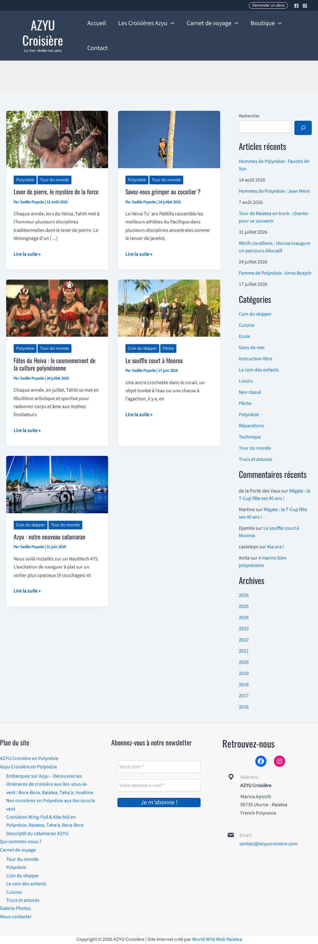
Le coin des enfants (259, 369)
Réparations (251, 425)
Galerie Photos (15, 908)
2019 (244, 673)
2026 (244, 595)
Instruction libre (255, 358)
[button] (268, 5)
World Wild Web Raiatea (217, 939)
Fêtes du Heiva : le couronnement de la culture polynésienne (54, 364)
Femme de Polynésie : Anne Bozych (275, 273)
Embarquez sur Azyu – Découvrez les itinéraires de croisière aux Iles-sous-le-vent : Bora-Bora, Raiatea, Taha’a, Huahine (49, 784)
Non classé (250, 392)
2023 (244, 628)
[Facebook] (296, 5)
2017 (244, 695)
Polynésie (25, 180)
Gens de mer (252, 347)
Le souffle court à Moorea (154, 360)
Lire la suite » (27, 254)
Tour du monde (54, 180)
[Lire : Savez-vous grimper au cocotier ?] (169, 139)
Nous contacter (16, 916)
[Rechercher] (303, 128)
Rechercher (249, 116)
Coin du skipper (142, 348)
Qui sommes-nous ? (20, 841)
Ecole (244, 336)
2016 (244, 707)
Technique (250, 437)
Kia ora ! (275, 546)
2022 (244, 639)
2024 (244, 617)
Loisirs (246, 381)
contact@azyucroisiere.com (268, 843)
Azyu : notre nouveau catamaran (49, 536)
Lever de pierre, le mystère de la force (56, 191)
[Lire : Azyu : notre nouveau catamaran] (57, 484)
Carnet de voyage (18, 850)
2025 (244, 606)
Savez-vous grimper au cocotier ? (163, 191)
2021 (244, 651)
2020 (244, 662)
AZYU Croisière (42, 32)
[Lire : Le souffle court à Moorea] (169, 307)
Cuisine (246, 325)
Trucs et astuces (255, 459)
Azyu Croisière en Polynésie (28, 766)
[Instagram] (304, 5)
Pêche (168, 348)
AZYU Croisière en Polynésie (29, 758)
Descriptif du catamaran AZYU (37, 833)
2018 (244, 684)
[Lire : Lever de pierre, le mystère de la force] (57, 139)
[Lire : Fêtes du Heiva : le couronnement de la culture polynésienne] (57, 307)
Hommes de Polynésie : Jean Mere (274, 191)
